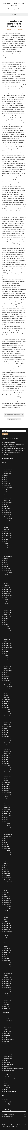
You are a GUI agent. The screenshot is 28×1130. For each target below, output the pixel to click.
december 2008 (7, 701)
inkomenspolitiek (8, 1056)
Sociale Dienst (7, 1074)
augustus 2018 (7, 537)
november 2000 (7, 788)
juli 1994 (6, 935)
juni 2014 (6, 601)
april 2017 (6, 564)
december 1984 (7, 991)
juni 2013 (6, 620)
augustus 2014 (7, 597)
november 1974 (7, 1002)
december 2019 (7, 512)
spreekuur (6, 1081)
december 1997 (7, 852)
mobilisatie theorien (8, 1064)
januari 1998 (7, 850)
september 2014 (8, 595)
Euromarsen (7, 1047)
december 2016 (7, 570)
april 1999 (6, 821)
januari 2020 (7, 510)
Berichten (7, 1101)
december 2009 (7, 680)
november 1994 (7, 927)
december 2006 (7, 718)
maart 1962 (6, 1006)
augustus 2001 (7, 776)
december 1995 (7, 900)
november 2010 (7, 666)
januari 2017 (7, 568)
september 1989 (8, 979)
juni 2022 (6, 477)
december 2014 (7, 589)
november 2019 (7, 514)
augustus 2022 (7, 473)
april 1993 (6, 956)
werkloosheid (7, 1087)
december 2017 (7, 552)
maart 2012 (6, 637)
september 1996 (8, 881)
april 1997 (6, 869)
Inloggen (6, 1099)
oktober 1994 (7, 929)
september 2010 (8, 670)
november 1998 (7, 830)
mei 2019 (6, 525)
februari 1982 (7, 996)
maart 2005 (6, 736)
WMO (5, 1089)
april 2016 (6, 574)
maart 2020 (6, 506)
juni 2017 (6, 560)
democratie (6, 1041)
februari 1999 (7, 823)
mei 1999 (6, 819)
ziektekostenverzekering (10, 1091)
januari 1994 (7, 948)
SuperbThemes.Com (12, 1126)
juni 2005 (6, 730)
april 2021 (6, 494)
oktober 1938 (7, 1008)
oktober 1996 (7, 879)
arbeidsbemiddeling (8, 1020)
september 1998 (8, 834)
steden (5, 1083)
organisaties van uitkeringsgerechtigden (13, 1068)
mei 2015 (6, 583)
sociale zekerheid (8, 1077)
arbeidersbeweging (8, 1018)
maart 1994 (6, 944)
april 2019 (6, 527)
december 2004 (7, 738)
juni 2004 (6, 745)
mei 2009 (6, 693)
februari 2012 (7, 639)
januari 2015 (7, 587)
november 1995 (7, 902)
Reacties (7, 1103)
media (5, 1060)
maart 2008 (6, 707)
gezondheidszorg (8, 1054)
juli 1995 (6, 910)
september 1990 (8, 973)
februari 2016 (7, 577)
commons (6, 1037)
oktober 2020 (7, 500)
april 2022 (6, 481)
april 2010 (6, 676)
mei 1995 (6, 915)
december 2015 (7, 581)
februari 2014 (7, 606)
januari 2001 (7, 784)
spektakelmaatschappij (9, 1079)
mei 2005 (6, 732)
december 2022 (7, 471)
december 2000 (7, 786)
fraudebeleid (7, 1050)
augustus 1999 (7, 815)
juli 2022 (6, 475)
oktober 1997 (7, 857)
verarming (6, 1085)
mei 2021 (6, 491)
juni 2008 (6, 705)
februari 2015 (7, 585)
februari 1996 (7, 896)
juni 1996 (6, 888)
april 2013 (6, 624)
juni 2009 (6, 691)
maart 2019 (6, 529)
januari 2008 (7, 711)
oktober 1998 (7, 832)
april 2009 (6, 695)
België (5, 1029)
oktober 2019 (7, 516)
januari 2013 (7, 628)
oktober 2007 (7, 716)
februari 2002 (7, 765)
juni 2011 (6, 653)
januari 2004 (7, 749)
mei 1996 (6, 890)
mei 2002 (6, 761)
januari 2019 (7, 531)
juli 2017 (6, 558)
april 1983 (6, 993)
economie (6, 1045)
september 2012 (8, 633)
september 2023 (8, 469)
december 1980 (7, 1000)
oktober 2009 (7, 684)
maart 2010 (6, 678)
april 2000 (6, 803)
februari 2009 (7, 699)
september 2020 (8, 502)
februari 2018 (7, 547)
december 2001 (7, 767)
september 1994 (8, 931)
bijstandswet (7, 1035)
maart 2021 (6, 496)
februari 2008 (7, 709)
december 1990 (7, 971)
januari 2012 (7, 641)
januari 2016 (7, 579)
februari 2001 (7, 782)
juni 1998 (6, 840)
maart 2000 (6, 805)
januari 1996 (7, 898)
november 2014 (7, 591)
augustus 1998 (7, 836)
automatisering (7, 1027)
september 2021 (8, 487)
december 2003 (7, 751)
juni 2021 (6, 489)
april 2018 (6, 543)
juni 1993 (6, 954)
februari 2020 (7, 508)
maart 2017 (6, 566)
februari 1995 (7, 921)
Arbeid (5, 1016)
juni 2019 (6, 523)
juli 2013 (6, 618)
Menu (14, 14)
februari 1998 (7, 848)
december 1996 (7, 877)
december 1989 (7, 977)
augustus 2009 (7, 689)
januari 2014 (7, 608)
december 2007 (7, 713)
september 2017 (8, 556)
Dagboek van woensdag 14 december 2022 (14, 448)
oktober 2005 (7, 724)
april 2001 (6, 780)
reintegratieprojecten (9, 1070)
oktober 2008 (7, 703)
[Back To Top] (25, 1125)
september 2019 (8, 518)
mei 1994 (6, 940)
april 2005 (6, 734)
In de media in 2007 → (14, 419)
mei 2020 (6, 504)
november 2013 (7, 612)
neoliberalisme (7, 1066)
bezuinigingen (7, 1033)
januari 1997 (7, 875)
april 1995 (6, 917)
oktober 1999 (7, 813)
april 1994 (6, 942)
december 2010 (7, 664)
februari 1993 (7, 960)
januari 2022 (7, 483)
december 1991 (7, 967)
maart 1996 (6, 894)
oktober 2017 (7, 554)
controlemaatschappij (9, 1039)
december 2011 (7, 643)
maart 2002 (6, 763)
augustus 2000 (7, 794)
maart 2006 (6, 720)
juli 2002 (6, 759)
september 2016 (8, 572)
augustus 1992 (7, 964)
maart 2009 (6, 697)
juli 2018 (6, 539)
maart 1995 (6, 919)
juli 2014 (6, 599)
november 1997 (7, 854)
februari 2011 (7, 660)
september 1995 (8, 906)
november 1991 (7, 969)
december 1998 (7, 828)
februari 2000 (7, 807)
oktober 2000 (7, 790)
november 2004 (7, 740)
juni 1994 (6, 937)
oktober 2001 (7, 772)
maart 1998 (6, 846)
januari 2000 (7, 809)
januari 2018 (7, 550)
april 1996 (6, 892)
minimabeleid (7, 1062)
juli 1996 (6, 886)
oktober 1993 (7, 952)
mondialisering (19, 29)
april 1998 (6, 844)
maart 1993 (6, 958)
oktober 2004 (7, 743)
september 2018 (8, 535)
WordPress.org (7, 1106)
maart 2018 (6, 545)
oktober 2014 (7, 593)
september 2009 (8, 686)
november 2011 (7, 645)
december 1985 (7, 989)
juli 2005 (6, 728)
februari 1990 (7, 975)
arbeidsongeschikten (9, 1025)
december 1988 (7, 981)
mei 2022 (6, 479)
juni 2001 (6, 778)
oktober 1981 (7, 998)
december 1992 (7, 962)
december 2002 (7, 755)
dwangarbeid (7, 1043)
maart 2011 (6, 657)
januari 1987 (7, 985)
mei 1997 (6, 867)
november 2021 (7, 485)
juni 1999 (6, 817)
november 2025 (7, 467)
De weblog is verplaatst (9, 442)
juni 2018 (6, 541)
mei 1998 (6, 842)
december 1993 (7, 950)
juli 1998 (6, 838)
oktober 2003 (7, 753)
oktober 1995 (7, 904)
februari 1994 (7, 946)
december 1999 (7, 811)
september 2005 (8, 726)
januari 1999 (7, 825)
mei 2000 (6, 801)
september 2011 (8, 647)
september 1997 (8, 859)
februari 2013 (7, 626)
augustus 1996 (7, 884)
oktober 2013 (7, 614)
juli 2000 (6, 796)
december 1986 (7, 987)
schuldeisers (7, 1072)
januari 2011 (7, 662)
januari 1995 (7, 923)
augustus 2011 (7, 649)
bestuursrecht (7, 1031)
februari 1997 (7, 873)
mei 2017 (6, 562)
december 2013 (7, 610)
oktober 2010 (7, 668)
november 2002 (7, 757)
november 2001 (7, 769)
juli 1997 (6, 863)
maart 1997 (6, 871)
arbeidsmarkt (7, 1023)
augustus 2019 (7, 520)
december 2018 (7, 533)
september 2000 (8, 792)
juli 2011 (6, 651)
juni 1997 (6, 865)
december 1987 (7, 983)
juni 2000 (6, 798)
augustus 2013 (7, 616)
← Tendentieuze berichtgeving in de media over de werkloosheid (14, 415)
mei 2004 (6, 747)
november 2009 (7, 682)
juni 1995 (6, 913)
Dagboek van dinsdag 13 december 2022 (13, 450)
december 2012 (7, 630)
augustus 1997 (7, 861)
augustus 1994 (7, 933)
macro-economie (8, 1058)
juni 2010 (6, 672)
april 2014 (6, 603)
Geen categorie (7, 1052)
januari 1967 (7, 1004)
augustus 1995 (7, 908)
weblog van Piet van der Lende (14, 4)
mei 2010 (6, 674)
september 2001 (8, 774)
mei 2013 (6, 622)
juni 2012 (6, 635)
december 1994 (7, 925)
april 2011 (6, 655)
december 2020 (7, 498)
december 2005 (7, 722)
